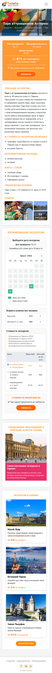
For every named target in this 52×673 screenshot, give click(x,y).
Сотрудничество (23, 661)
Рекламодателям (39, 661)
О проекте (10, 661)
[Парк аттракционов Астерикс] (19, 210)
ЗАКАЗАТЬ (26, 74)
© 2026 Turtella (26, 670)
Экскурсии (8, 27)
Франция (18, 27)
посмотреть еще (26, 643)
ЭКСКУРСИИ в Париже (26, 495)
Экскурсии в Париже (33, 27)
